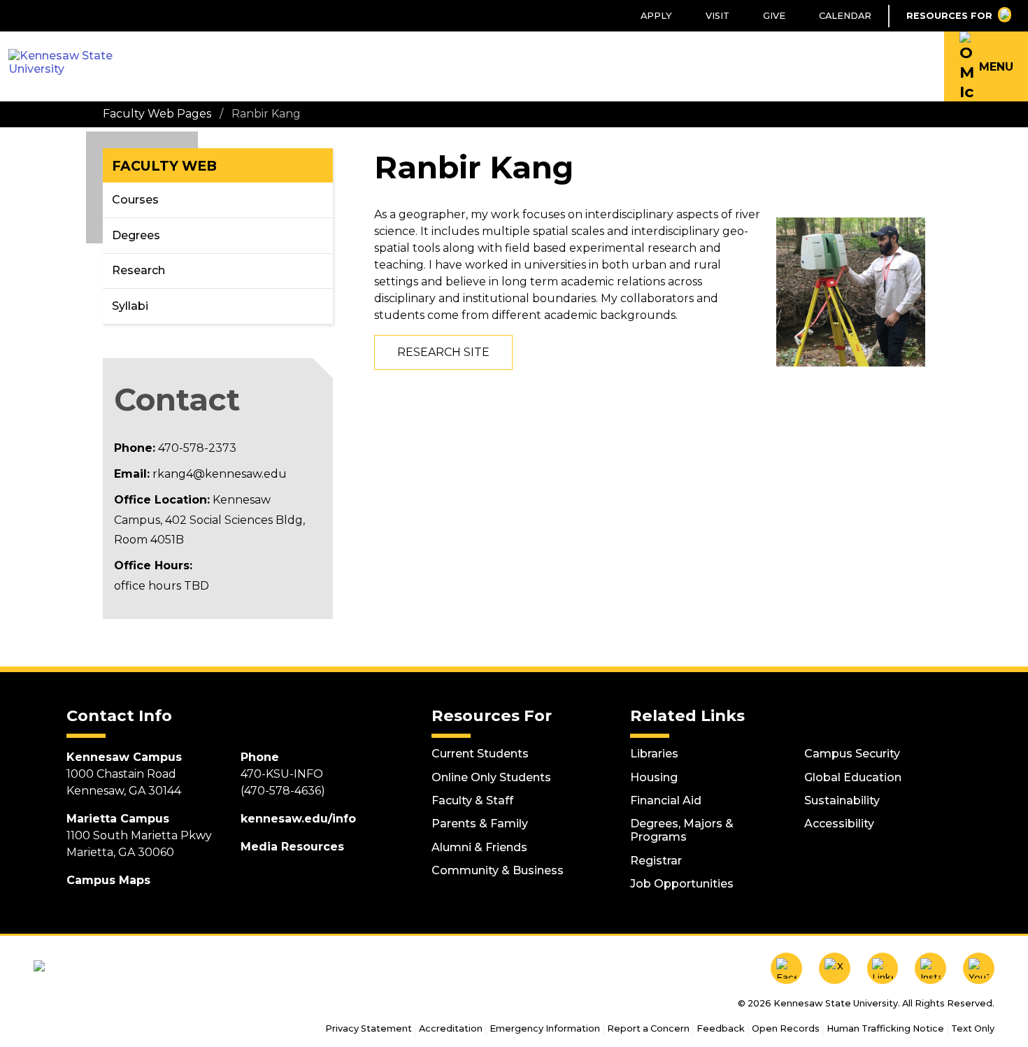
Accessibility (839, 823)
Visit (717, 15)
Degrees (136, 235)
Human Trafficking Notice (885, 1028)
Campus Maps (108, 880)
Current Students (480, 753)
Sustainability (842, 800)
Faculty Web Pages (157, 113)
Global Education (852, 777)
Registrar (656, 860)
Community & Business (497, 870)
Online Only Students (491, 777)
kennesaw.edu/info (298, 818)
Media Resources (292, 846)
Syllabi (130, 306)
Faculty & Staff (472, 800)
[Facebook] (786, 968)
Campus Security (852, 753)
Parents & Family (479, 823)
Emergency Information (545, 1028)
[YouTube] (978, 968)
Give (774, 15)
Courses (135, 199)
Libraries (654, 753)
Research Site (443, 352)
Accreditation (451, 1028)
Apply (656, 15)
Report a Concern (648, 1028)
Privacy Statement (368, 1028)
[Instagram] (930, 968)
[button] (986, 66)
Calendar (845, 15)
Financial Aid (665, 800)
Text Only (972, 1028)
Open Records (786, 1028)
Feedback (721, 1028)
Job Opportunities (682, 883)
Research (138, 270)
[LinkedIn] (883, 968)
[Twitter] (834, 968)
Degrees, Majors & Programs (682, 830)
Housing (654, 777)
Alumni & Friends (479, 847)
